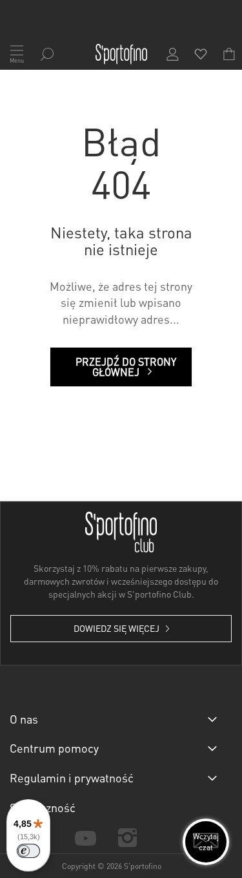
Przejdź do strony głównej (126, 367)
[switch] (28, 851)
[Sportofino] (121, 54)
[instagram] (127, 837)
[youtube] (85, 837)
